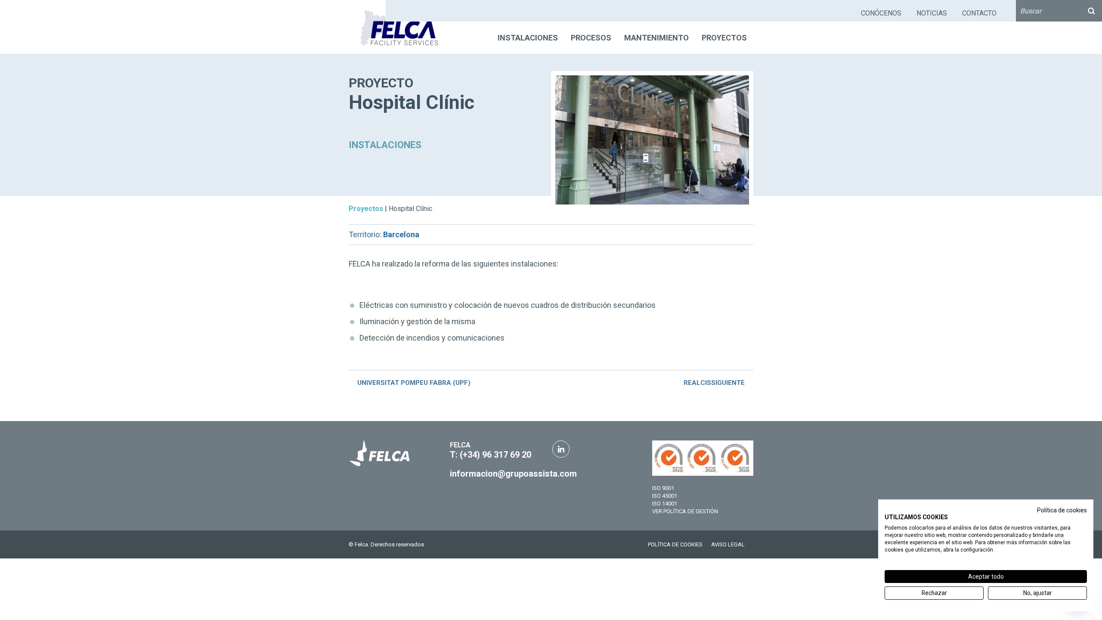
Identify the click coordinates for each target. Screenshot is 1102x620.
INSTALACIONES (528, 37)
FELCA (460, 445)
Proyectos (366, 209)
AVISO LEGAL (728, 544)
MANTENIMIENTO (656, 37)
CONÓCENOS (881, 13)
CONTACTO (979, 13)
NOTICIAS (931, 13)
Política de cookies (1062, 510)
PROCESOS (591, 37)
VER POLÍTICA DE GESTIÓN (685, 511)
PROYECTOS (724, 37)
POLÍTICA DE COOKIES (675, 544)
